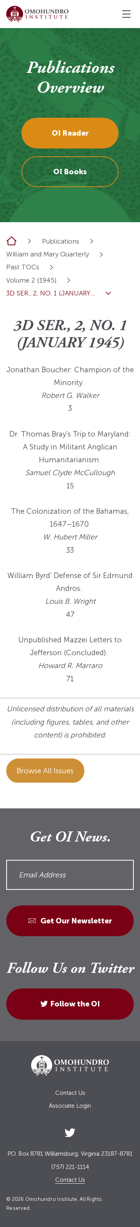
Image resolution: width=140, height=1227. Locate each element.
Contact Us (70, 1093)
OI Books (70, 171)
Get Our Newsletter (75, 920)
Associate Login (70, 1106)
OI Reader (70, 133)
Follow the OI (75, 1003)
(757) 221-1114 (70, 1167)
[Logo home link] (37, 14)
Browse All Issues (45, 770)
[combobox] (91, 241)
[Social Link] (70, 1130)
